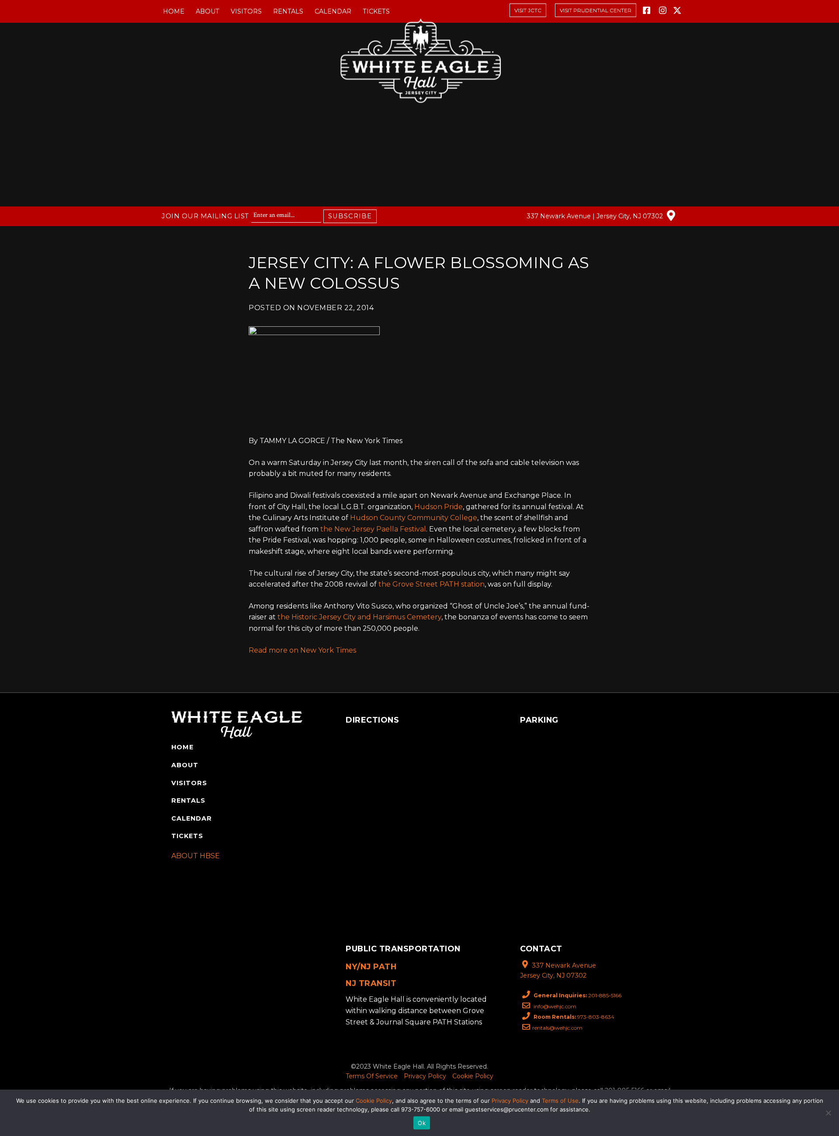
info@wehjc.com (554, 1006)
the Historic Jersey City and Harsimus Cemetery (359, 617)
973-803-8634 (574, 1017)
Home (173, 11)
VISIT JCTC (527, 10)
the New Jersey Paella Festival (373, 529)
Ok (422, 1122)
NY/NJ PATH (371, 966)
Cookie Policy (472, 1076)
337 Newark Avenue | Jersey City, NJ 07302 (596, 216)
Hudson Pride (438, 507)
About (207, 11)
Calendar (333, 11)
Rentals (288, 11)
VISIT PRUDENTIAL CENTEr (595, 10)
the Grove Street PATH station (431, 584)
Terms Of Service (372, 1076)
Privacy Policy (425, 1076)
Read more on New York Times (302, 650)
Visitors (246, 11)
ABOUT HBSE (195, 856)
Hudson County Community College (413, 518)
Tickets (376, 11)
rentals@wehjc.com (557, 1027)
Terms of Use (560, 1100)
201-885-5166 (577, 995)
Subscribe (350, 216)
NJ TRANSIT (371, 983)
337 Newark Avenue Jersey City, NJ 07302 (558, 970)
